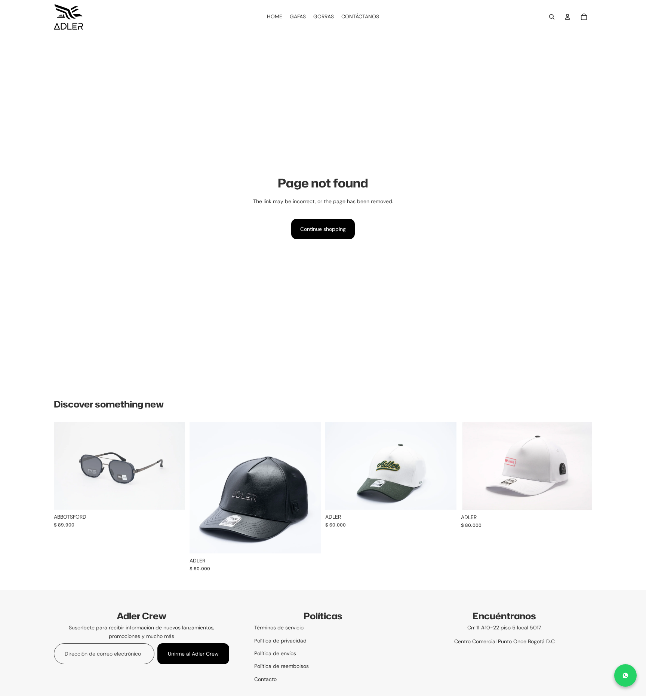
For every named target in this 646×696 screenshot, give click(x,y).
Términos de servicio (279, 627)
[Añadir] (445, 498)
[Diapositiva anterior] (201, 488)
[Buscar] (552, 17)
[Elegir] (173, 498)
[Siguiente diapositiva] (309, 488)
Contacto (265, 679)
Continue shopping (323, 229)
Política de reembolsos (281, 666)
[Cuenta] (567, 17)
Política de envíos (275, 653)
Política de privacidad (280, 640)
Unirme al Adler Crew (193, 653)
